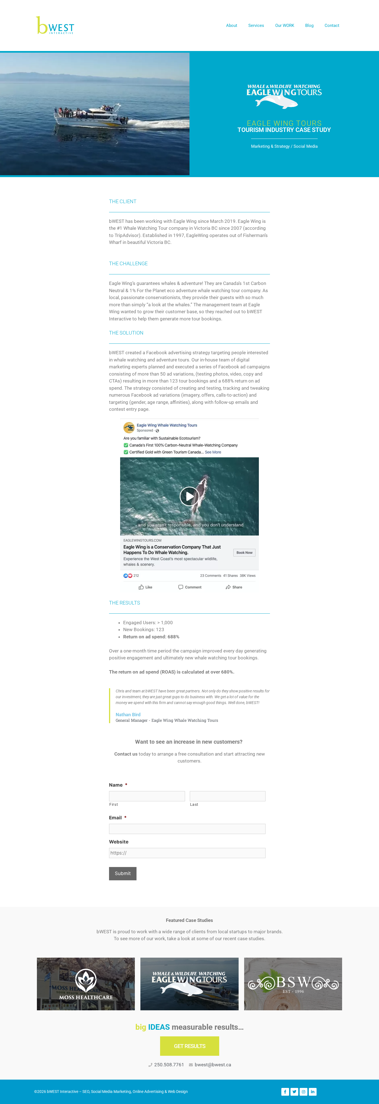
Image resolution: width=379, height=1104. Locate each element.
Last (194, 804)
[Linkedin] (313, 1092)
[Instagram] (303, 1092)
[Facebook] (285, 1092)
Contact (332, 25)
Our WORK (284, 25)
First (113, 804)
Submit (123, 873)
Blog (309, 25)
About (231, 25)
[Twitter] (294, 1092)
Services (256, 25)
